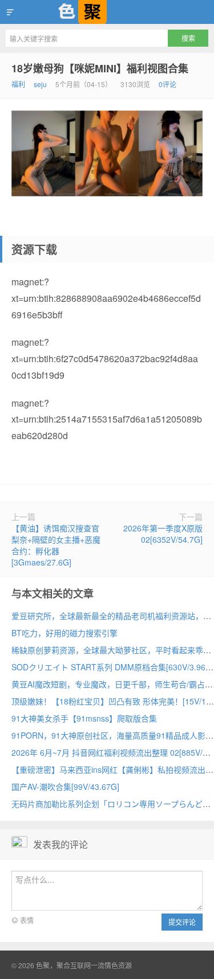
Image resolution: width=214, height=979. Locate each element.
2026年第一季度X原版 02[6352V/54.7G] (163, 533)
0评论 (167, 84)
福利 (18, 84)
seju (40, 84)
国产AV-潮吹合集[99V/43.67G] (65, 786)
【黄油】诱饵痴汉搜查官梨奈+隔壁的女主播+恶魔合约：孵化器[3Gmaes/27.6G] (55, 545)
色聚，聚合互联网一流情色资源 (107, 12)
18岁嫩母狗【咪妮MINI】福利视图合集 (99, 68)
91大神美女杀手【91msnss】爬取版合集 (84, 718)
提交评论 (182, 922)
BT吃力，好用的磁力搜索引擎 (64, 632)
